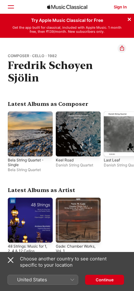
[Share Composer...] (121, 48)
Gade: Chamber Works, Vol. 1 (75, 248)
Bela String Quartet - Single (26, 162)
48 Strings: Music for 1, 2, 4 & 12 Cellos (27, 248)
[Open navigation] (10, 7)
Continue (105, 279)
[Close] (129, 18)
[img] (67, 7)
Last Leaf (112, 160)
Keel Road (65, 160)
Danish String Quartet (74, 165)
